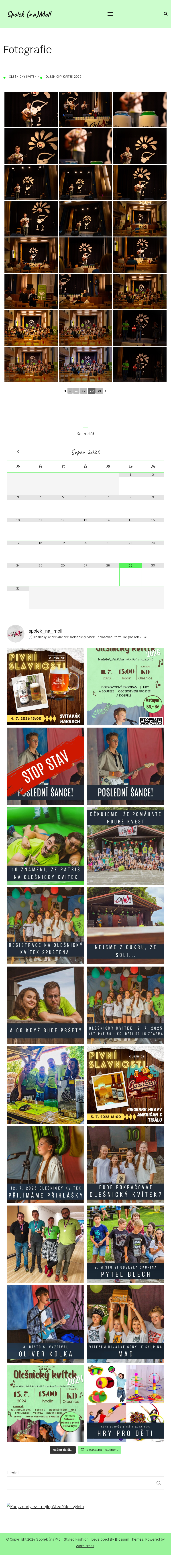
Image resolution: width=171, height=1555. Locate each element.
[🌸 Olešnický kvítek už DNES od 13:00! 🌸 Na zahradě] (125, 925)
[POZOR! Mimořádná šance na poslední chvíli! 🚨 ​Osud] (125, 766)
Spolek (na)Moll (28, 14)
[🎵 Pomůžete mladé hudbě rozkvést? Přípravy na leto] (125, 846)
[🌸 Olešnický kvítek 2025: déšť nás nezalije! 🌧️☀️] (45, 1005)
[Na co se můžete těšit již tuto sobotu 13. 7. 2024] (125, 1403)
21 (99, 391)
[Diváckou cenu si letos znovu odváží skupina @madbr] (125, 1324)
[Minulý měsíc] (18, 452)
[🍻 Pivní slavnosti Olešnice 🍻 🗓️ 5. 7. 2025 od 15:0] (125, 1085)
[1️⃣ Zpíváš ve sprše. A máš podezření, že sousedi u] (45, 846)
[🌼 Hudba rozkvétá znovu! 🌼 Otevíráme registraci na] (45, 925)
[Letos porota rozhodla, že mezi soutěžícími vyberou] (45, 1324)
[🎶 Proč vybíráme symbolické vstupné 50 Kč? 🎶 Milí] (125, 1005)
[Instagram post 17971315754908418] (45, 766)
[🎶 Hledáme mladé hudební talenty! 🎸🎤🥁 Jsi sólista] (45, 1164)
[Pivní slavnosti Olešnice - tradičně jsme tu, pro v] (45, 1085)
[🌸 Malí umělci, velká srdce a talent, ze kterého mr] (125, 686)
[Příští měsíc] (153, 452)
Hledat (13, 1472)
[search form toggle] (165, 13)
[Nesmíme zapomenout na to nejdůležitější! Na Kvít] (45, 1403)
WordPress (85, 1546)
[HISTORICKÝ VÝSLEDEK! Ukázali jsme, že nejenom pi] (45, 1244)
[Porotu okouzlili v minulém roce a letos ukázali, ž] (125, 1244)
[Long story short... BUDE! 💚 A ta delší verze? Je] (125, 1164)
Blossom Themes (129, 1539)
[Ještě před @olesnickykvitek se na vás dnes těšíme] (45, 686)
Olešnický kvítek (22, 77)
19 (84, 391)
